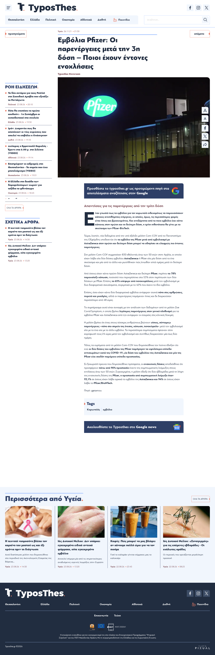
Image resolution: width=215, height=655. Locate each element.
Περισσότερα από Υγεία (43, 499)
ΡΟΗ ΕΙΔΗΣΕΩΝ (21, 87)
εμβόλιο (107, 409)
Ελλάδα (35, 20)
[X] (206, 7)
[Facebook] (190, 7)
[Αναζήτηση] (205, 19)
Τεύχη (117, 615)
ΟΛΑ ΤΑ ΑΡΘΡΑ (14, 207)
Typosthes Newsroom (69, 74)
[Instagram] (198, 7)
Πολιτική (50, 20)
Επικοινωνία (101, 615)
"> (128, 191)
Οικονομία (68, 20)
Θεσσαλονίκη (16, 20)
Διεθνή (102, 20)
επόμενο (199, 34)
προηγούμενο (16, 34)
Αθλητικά (86, 20)
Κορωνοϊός (93, 409)
